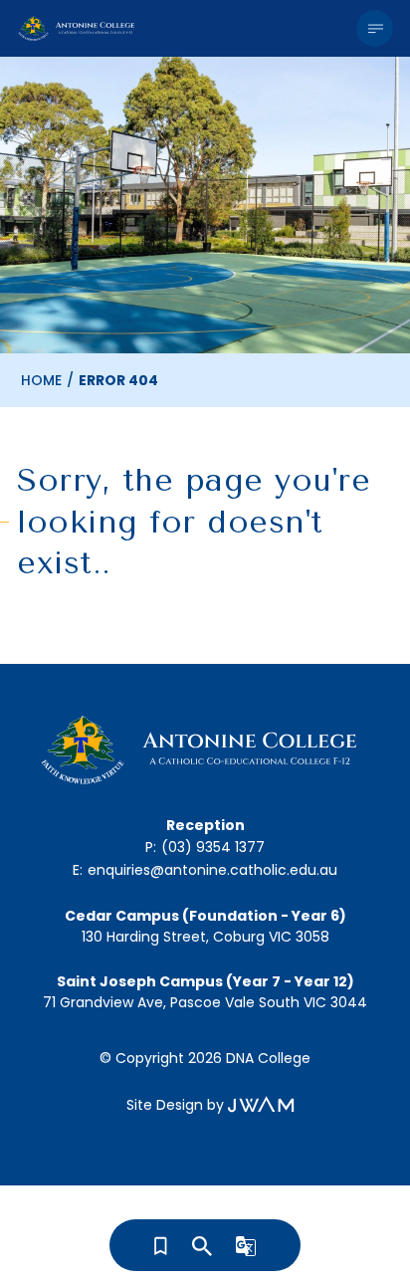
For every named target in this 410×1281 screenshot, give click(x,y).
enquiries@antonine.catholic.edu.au (212, 870)
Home (41, 380)
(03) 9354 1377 (213, 847)
